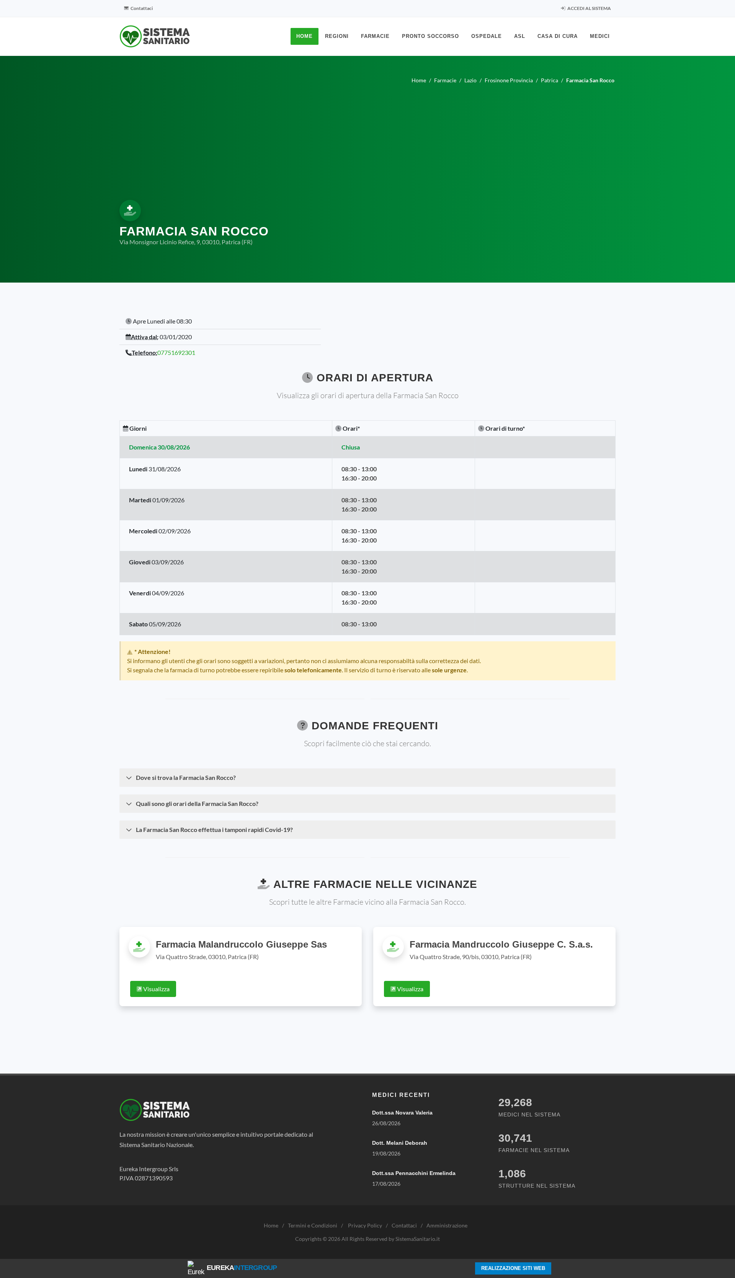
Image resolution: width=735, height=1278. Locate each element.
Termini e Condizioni (312, 1225)
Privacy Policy (365, 1225)
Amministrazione (446, 1225)
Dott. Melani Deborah (399, 1143)
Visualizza (156, 988)
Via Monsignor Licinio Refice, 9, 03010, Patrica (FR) (186, 241)
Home (271, 1225)
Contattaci (141, 8)
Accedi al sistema (589, 8)
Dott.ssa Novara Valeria (402, 1113)
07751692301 (176, 352)
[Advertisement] (367, 140)
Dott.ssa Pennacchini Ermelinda (414, 1173)
